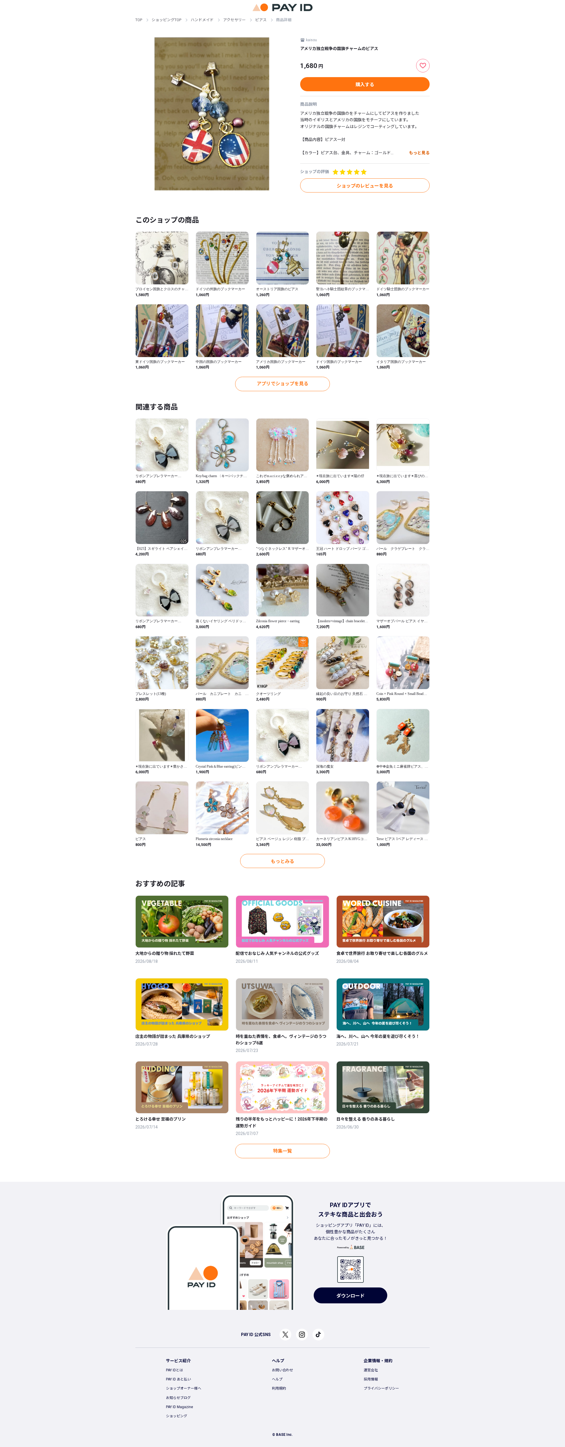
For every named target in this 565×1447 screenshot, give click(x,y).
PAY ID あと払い (178, 1379)
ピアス (261, 20)
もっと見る (419, 152)
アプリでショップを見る (282, 383)
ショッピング (176, 1416)
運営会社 (371, 1370)
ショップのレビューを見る (365, 186)
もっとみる (282, 861)
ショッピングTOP (166, 20)
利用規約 (279, 1388)
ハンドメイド (202, 20)
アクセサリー (234, 20)
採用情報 (371, 1379)
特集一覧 (282, 1151)
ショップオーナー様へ (183, 1388)
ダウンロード (350, 1296)
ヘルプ (277, 1379)
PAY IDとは (174, 1370)
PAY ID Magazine (179, 1407)
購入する (364, 84)
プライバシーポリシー (381, 1388)
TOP (138, 20)
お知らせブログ (178, 1398)
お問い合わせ (282, 1370)
